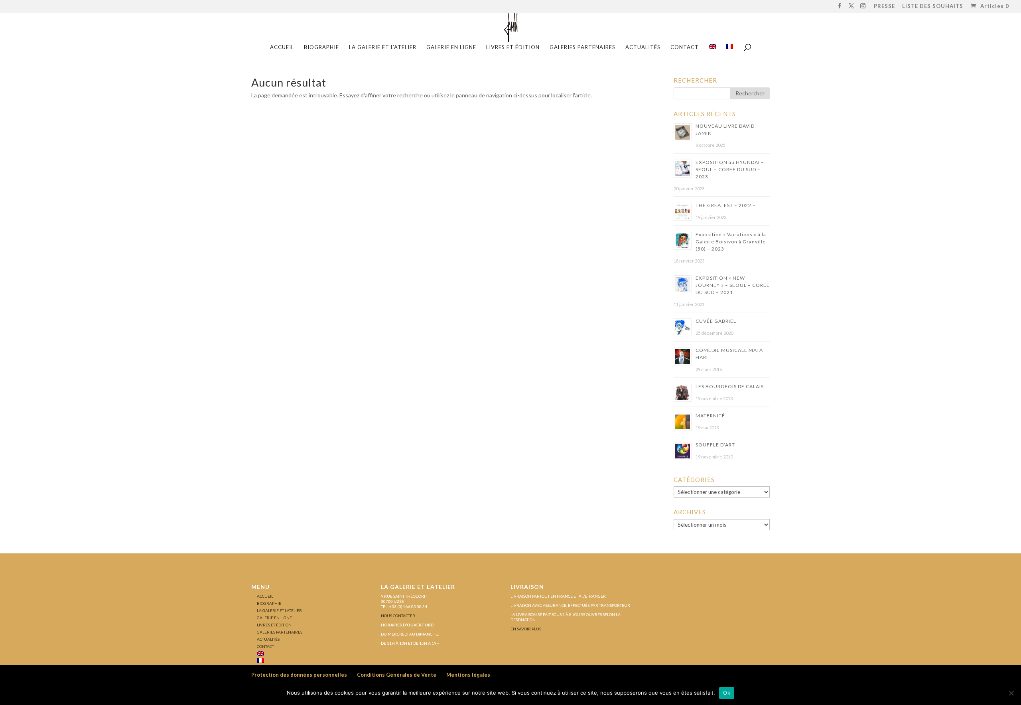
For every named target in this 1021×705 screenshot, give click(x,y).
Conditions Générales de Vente (396, 674)
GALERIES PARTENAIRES (582, 47)
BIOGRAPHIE (321, 47)
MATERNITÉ (710, 416)
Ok (726, 692)
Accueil (282, 47)
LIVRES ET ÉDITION (513, 47)
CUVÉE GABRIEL (716, 321)
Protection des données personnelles (299, 674)
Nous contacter (398, 615)
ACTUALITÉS (642, 47)
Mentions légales (468, 674)
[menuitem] (712, 49)
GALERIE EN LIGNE (451, 47)
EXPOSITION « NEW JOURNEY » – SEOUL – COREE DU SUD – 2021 (733, 285)
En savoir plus (525, 628)
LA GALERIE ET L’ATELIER (382, 47)
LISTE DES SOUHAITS (932, 6)
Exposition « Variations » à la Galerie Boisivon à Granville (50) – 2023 (731, 241)
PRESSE (884, 6)
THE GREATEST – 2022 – (726, 205)
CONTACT (684, 47)
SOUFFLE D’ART (715, 445)
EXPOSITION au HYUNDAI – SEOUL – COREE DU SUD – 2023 (730, 169)
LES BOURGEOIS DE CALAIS (730, 386)
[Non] (1011, 693)
